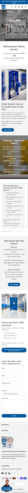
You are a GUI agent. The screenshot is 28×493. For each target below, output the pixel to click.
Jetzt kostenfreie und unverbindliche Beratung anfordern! (14, 350)
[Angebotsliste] (18, 7)
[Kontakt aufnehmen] (6, 480)
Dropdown (4, 390)
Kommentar (5, 398)
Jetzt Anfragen (14, 284)
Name (3, 368)
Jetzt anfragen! (8, 130)
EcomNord (20, 489)
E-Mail (3, 375)
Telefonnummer (6, 383)
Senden (14, 415)
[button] (22, 7)
